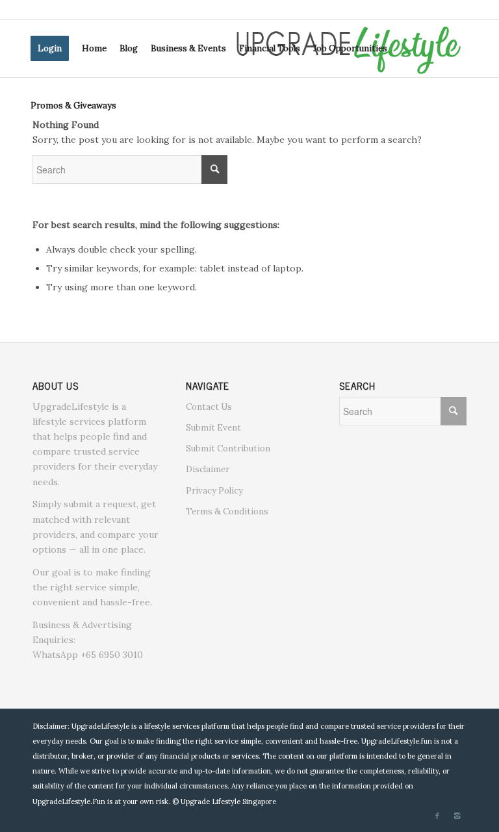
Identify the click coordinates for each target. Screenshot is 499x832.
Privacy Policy (214, 490)
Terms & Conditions (227, 511)
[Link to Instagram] (457, 816)
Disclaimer (207, 469)
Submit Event (213, 427)
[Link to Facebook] (437, 816)
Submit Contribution (228, 448)
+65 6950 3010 (112, 655)
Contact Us (209, 406)
